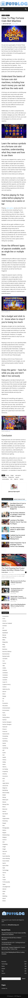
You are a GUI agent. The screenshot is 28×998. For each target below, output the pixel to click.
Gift (3, 750)
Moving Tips (5, 804)
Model (4, 795)
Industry (4, 774)
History (4, 759)
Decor (4, 694)
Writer (4, 901)
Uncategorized (6, 886)
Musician (4, 809)
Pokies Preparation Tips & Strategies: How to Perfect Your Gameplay (18, 544)
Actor (3, 618)
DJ (3, 701)
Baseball (4, 630)
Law (3, 781)
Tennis (4, 872)
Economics (5, 703)
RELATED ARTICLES (7, 499)
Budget (12, 475)
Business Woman (6, 651)
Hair (3, 755)
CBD (3, 665)
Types (4, 884)
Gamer (4, 743)
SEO (3, 842)
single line (16, 479)
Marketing (5, 790)
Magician (4, 788)
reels (11, 479)
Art (3, 628)
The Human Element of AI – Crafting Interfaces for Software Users (17, 590)
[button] (2, 9)
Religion (4, 837)
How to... (7, 15)
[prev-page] (3, 550)
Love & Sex (5, 785)
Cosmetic (4, 679)
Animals (4, 625)
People (4, 823)
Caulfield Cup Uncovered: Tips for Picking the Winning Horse (17, 537)
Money (4, 797)
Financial (4, 731)
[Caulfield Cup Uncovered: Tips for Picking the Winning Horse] (5, 537)
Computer (5, 677)
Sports (4, 863)
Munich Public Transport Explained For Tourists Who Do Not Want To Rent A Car (13, 948)
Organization (5, 818)
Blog (3, 644)
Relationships (6, 835)
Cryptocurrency (6, 684)
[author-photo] (14, 489)
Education (5, 705)
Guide (4, 752)
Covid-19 (4, 682)
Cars (3, 661)
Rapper (4, 832)
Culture (4, 687)
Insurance (5, 776)
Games (4, 745)
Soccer (4, 853)
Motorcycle (5, 799)
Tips (3, 875)
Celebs (4, 668)
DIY (3, 698)
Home (3, 13)
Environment (5, 710)
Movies (4, 802)
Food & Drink (5, 734)
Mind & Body (5, 792)
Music (4, 806)
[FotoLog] (14, 3)
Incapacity (5, 771)
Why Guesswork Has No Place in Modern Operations (11, 938)
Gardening (5, 748)
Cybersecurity (6, 689)
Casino (7, 13)
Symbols (21, 479)
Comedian (5, 672)
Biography (5, 642)
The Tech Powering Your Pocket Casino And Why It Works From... (13, 569)
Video (3, 891)
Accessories (5, 616)
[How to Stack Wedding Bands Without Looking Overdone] (5, 606)
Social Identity (6, 856)
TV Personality (6, 882)
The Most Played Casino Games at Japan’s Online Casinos (17, 529)
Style (3, 868)
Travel (4, 879)
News (3, 816)
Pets (3, 825)
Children (4, 670)
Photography (5, 828)
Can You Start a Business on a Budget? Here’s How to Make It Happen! (17, 514)
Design (4, 696)
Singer (4, 846)
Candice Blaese (5, 572)
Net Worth (5, 814)
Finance (4, 729)
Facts (3, 712)
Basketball (5, 632)
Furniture (4, 738)
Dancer (4, 691)
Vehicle (4, 889)
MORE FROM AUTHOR (19, 499)
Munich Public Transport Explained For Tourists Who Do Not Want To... (18, 598)
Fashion (4, 719)
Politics (4, 830)
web (3, 893)
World (4, 898)
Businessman (5, 654)
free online (4, 477)
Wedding (4, 896)
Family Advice (6, 717)
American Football (7, 623)
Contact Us (4, 988)
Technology (5, 870)
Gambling (5, 741)
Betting (4, 637)
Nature (4, 811)
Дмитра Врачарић (7, 23)
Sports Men (5, 865)
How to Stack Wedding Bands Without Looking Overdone (13, 953)
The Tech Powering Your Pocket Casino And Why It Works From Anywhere (14, 933)
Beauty (4, 635)
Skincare (4, 851)
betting (7, 475)
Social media (5, 861)
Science (4, 839)
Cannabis (4, 658)
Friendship (5, 736)
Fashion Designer (7, 722)
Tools (3, 877)
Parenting (5, 821)
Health (4, 757)
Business (4, 649)
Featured (4, 726)
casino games (9, 208)
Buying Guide (5, 656)
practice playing (5, 479)
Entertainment (6, 708)
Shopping (4, 844)
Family (4, 715)
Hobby (4, 762)
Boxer (3, 647)
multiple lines (11, 477)
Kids (3, 778)
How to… (4, 766)
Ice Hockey (5, 769)
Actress (4, 621)
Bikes (3, 639)
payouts (17, 477)
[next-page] (5, 550)
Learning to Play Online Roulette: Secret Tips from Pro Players (18, 522)
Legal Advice (5, 783)
